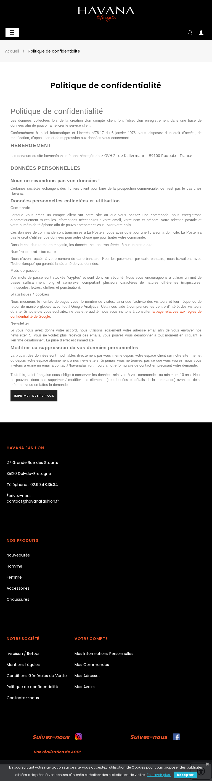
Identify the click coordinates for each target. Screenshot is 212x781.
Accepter (185, 774)
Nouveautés (18, 555)
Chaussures (18, 599)
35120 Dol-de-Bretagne (29, 473)
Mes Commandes (92, 664)
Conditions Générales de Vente (37, 675)
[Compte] (201, 34)
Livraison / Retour (23, 653)
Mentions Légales (23, 664)
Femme (14, 577)
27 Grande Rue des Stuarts (32, 462)
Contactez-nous (23, 698)
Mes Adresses (87, 675)
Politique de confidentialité (32, 686)
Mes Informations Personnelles (104, 653)
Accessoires (18, 588)
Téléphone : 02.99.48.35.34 (32, 484)
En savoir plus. (159, 774)
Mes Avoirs (85, 686)
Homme (14, 566)
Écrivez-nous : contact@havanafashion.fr (33, 498)
